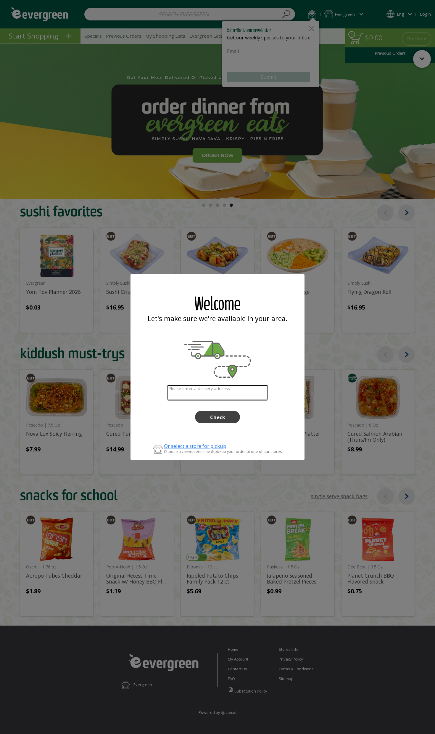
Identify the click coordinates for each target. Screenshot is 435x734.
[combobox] (217, 392)
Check (217, 417)
